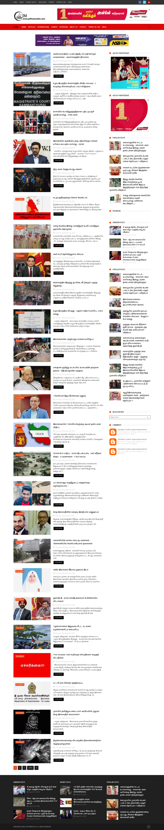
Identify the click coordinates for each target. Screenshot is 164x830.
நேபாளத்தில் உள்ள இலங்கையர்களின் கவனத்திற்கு (88, 800)
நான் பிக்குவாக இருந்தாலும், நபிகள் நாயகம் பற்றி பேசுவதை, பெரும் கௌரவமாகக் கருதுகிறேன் (135, 256)
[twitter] (144, 2)
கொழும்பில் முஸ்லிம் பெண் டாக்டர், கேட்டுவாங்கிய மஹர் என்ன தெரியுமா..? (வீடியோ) (135, 159)
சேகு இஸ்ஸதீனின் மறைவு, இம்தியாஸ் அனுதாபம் (76, 512)
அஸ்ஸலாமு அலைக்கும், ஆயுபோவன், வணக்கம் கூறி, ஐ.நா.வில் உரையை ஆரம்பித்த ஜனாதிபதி (136, 342)
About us (74, 27)
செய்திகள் (20, 56)
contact (51, 2)
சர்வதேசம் (20, 113)
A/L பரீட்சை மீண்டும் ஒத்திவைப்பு (68, 683)
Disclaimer (43, 2)
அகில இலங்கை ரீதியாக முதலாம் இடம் (70, 569)
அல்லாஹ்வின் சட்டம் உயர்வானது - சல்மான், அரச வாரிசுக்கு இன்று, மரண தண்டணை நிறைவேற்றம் (135, 146)
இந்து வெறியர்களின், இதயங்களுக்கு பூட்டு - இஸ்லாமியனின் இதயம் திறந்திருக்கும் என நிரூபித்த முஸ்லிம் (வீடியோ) (128, 184)
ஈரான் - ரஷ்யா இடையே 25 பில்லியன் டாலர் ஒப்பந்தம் (85, 812)
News (24, 27)
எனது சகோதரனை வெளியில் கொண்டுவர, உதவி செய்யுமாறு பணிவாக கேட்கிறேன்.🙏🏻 (136, 199)
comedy (54, 27)
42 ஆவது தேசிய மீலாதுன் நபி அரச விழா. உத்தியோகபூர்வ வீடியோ (135, 229)
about (22, 2)
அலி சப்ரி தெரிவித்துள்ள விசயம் (68, 254)
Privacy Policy (31, 2)
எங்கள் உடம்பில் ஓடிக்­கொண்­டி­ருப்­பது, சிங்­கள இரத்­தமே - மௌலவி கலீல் (136, 170)
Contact (83, 27)
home (15, 2)
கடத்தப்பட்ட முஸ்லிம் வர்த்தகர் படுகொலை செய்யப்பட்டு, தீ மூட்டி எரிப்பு (136, 384)
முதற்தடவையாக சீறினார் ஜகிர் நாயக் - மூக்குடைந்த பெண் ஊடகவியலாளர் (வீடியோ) (135, 328)
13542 (30, 768)
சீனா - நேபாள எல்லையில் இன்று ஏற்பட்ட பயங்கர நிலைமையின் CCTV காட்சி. (134, 242)
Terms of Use (61, 2)
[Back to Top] (149, 827)
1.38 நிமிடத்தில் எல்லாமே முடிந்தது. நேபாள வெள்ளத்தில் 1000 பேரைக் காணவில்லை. (88, 789)
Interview (64, 27)
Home (15, 27)
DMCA (70, 2)
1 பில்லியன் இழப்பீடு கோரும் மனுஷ (69, 396)
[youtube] (149, 2)
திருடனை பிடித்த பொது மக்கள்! (67, 169)
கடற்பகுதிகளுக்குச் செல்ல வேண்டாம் (70, 197)
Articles (31, 27)
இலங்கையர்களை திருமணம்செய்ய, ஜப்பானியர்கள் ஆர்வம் (133, 302)
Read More (58, 76)
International (43, 27)
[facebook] (140, 2)
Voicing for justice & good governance (132, 430)
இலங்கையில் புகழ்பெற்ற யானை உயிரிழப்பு (73, 339)
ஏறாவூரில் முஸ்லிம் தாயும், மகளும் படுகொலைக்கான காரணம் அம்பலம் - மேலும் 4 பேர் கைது (135, 315)
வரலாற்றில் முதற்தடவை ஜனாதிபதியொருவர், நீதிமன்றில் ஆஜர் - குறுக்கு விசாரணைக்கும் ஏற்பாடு (135, 355)
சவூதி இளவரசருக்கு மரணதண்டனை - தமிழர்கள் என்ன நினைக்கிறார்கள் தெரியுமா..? (136, 396)
